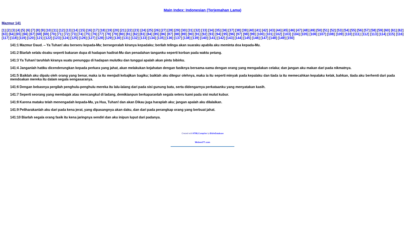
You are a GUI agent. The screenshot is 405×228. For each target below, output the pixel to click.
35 (218, 30)
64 (12, 34)
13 (68, 30)
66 (25, 34)
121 (39, 38)
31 (190, 30)
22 (129, 30)
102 (278, 34)
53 (340, 30)
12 (62, 30)
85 (156, 34)
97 (239, 34)
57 (367, 30)
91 (198, 34)
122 (48, 38)
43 (272, 30)
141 (212, 38)
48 (306, 30)
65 (18, 34)
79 (115, 34)
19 (109, 30)
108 (331, 34)
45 (285, 30)
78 (108, 34)
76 (94, 34)
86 (163, 34)
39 (245, 30)
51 (326, 30)
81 (129, 34)
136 (169, 38)
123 (57, 38)
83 (142, 34)
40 (251, 30)
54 (346, 30)
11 (55, 30)
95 (225, 34)
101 (269, 34)
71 (60, 34)
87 (170, 34)
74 (80, 34)
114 (382, 34)
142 (221, 38)
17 (96, 30)
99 (253, 34)
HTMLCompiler (200, 133)
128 (100, 38)
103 (287, 34)
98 (246, 34)
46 (292, 30)
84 (149, 34)
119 (22, 38)
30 (184, 30)
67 (32, 34)
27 (163, 30)
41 (258, 30)
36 (224, 30)
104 (296, 34)
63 (5, 34)
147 (264, 38)
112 (365, 34)
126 (83, 38)
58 (373, 30)
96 (232, 34)
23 (136, 30)
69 (46, 34)
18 (102, 30)
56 (360, 30)
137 (178, 38)
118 (14, 38)
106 (313, 34)
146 (256, 38)
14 (75, 30)
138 (186, 38)
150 (290, 38)
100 (260, 34)
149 (282, 38)
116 (399, 34)
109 (340, 34)
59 (380, 30)
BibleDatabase (217, 133)
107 (322, 34)
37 (231, 30)
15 (82, 30)
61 (394, 30)
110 (348, 34)
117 (5, 38)
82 (136, 34)
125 (74, 38)
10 (48, 30)
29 (177, 30)
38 (238, 30)
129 (109, 38)
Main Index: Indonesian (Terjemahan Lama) (202, 10)
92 (204, 34)
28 (170, 30)
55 (353, 30)
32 (197, 30)
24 (143, 30)
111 (356, 34)
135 (160, 38)
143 (230, 38)
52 (333, 30)
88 (177, 34)
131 (126, 38)
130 (117, 38)
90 (191, 34)
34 (211, 30)
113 (374, 34)
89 (184, 34)
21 (123, 30)
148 (273, 38)
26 (157, 30)
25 (150, 30)
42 (265, 30)
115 (391, 34)
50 (319, 30)
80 (122, 34)
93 (211, 34)
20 (116, 30)
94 (218, 34)
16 (89, 30)
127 (91, 38)
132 (135, 38)
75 (87, 34)
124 (65, 38)
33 (204, 30)
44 (279, 30)
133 (143, 38)
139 (195, 38)
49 (312, 30)
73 (74, 34)
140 (204, 38)
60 (387, 30)
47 (299, 30)
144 (238, 38)
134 (152, 38)
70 (53, 34)
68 (39, 34)
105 (304, 34)
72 (67, 34)
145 (247, 38)
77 (101, 34)
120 (31, 38)
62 (400, 30)
